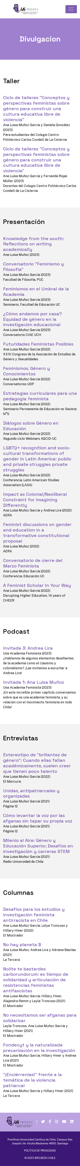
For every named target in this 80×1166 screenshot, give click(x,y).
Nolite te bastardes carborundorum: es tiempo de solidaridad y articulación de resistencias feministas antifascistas (35, 980)
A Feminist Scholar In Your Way (37, 585)
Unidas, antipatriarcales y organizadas (31, 793)
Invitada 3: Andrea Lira (28, 648)
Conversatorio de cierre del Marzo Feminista (32, 563)
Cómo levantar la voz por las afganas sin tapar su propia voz (37, 818)
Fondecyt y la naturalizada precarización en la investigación (39, 1047)
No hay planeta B (22, 945)
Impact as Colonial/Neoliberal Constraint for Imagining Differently (35, 499)
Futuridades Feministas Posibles (38, 344)
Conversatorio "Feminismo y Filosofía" (33, 266)
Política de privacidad (40, 1150)
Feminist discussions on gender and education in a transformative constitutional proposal (37, 532)
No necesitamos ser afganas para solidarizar (40, 1018)
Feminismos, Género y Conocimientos (26, 371)
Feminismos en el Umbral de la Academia (36, 291)
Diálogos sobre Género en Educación (30, 426)
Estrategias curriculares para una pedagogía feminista (40, 396)
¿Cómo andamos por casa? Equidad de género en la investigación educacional (32, 319)
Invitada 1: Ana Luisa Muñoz (33, 682)
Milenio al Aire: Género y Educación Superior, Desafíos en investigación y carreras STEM (38, 845)
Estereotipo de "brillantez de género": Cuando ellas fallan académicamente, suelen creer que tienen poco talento (37, 763)
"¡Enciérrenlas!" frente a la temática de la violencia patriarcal (32, 1080)
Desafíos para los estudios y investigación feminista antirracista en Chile (34, 914)
